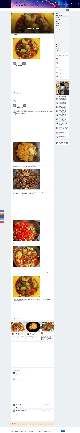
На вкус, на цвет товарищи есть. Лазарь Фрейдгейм (63, 99)
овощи (16, 318)
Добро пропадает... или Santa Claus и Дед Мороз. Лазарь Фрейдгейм (63, 123)
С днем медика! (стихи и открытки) (62, 76)
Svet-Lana (19, 373)
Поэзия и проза (58, 29)
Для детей (57, 48)
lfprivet (60, 104)
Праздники (57, 44)
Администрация (39, 9)
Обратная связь (46, 9)
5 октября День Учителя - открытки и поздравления (63, 72)
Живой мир (58, 19)
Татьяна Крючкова (66, 90)
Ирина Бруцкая (66, 86)
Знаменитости (58, 42)
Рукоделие (57, 31)
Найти (67, 9)
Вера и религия (58, 40)
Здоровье (57, 46)
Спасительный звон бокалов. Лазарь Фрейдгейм (63, 107)
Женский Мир (13, 431)
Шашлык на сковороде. (48, 332)
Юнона (57, 94)
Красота (57, 23)
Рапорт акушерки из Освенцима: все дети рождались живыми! (62, 63)
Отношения (58, 27)
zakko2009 (61, 94)
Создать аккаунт (59, 4)
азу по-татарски (20, 318)
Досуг (57, 17)
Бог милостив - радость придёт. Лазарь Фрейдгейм (63, 133)
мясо (14, 318)
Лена (56, 85)
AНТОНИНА (20, 404)
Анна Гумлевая (61, 86)
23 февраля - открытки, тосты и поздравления (63, 58)
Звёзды (57, 21)
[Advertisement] (33, 79)
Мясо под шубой (32, 333)
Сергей (57, 89)
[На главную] (15, 4)
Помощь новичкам (25, 9)
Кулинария (57, 25)
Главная (15, 9)
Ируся (19, 378)
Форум (19, 9)
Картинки (32, 9)
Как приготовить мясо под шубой (19, 333)
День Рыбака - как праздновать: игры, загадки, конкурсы (63, 68)
